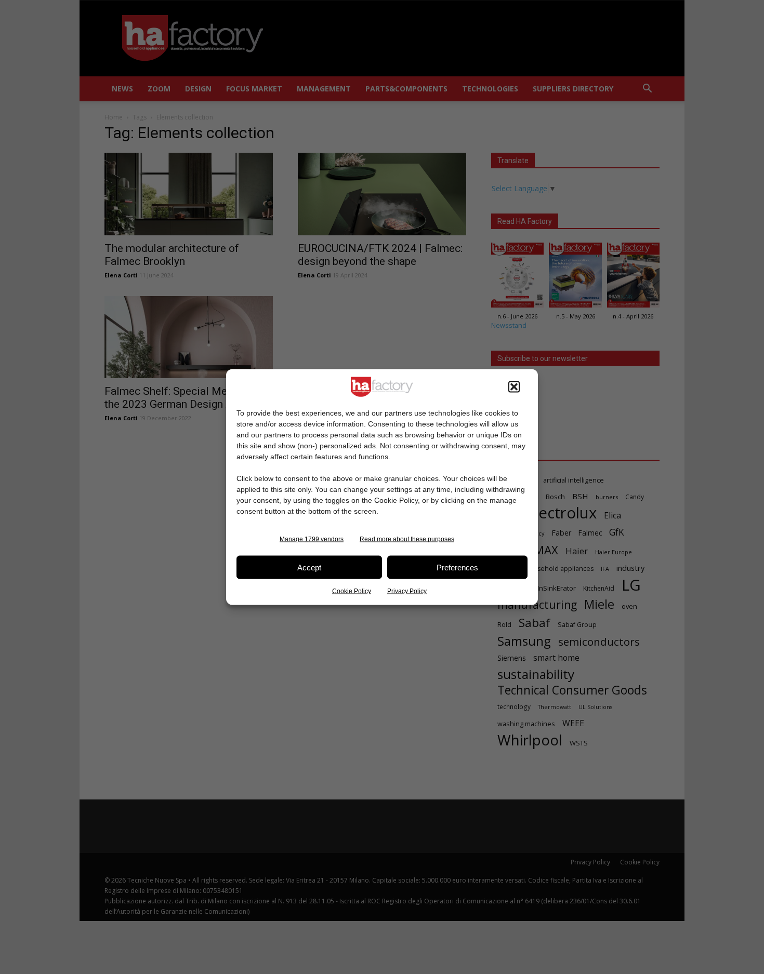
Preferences (457, 567)
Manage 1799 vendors (312, 539)
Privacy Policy (407, 591)
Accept (309, 567)
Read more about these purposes (407, 539)
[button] (514, 387)
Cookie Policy (351, 591)
